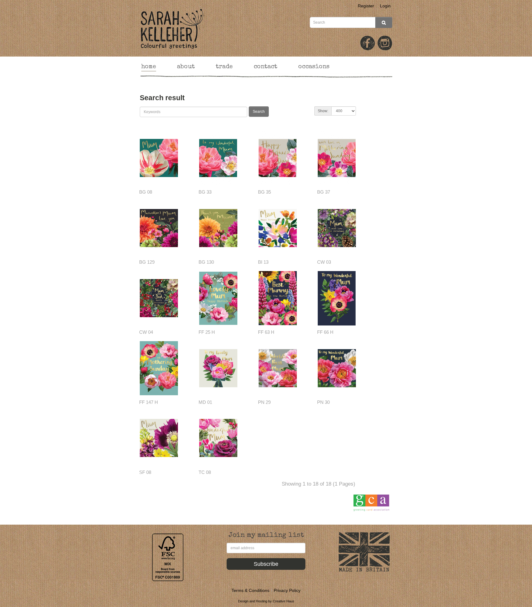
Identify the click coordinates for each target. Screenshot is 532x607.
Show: (323, 111)
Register (366, 5)
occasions (313, 67)
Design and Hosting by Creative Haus (266, 601)
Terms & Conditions (250, 590)
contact (265, 67)
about (186, 67)
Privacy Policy (287, 590)
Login (385, 5)
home (148, 67)
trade (224, 67)
